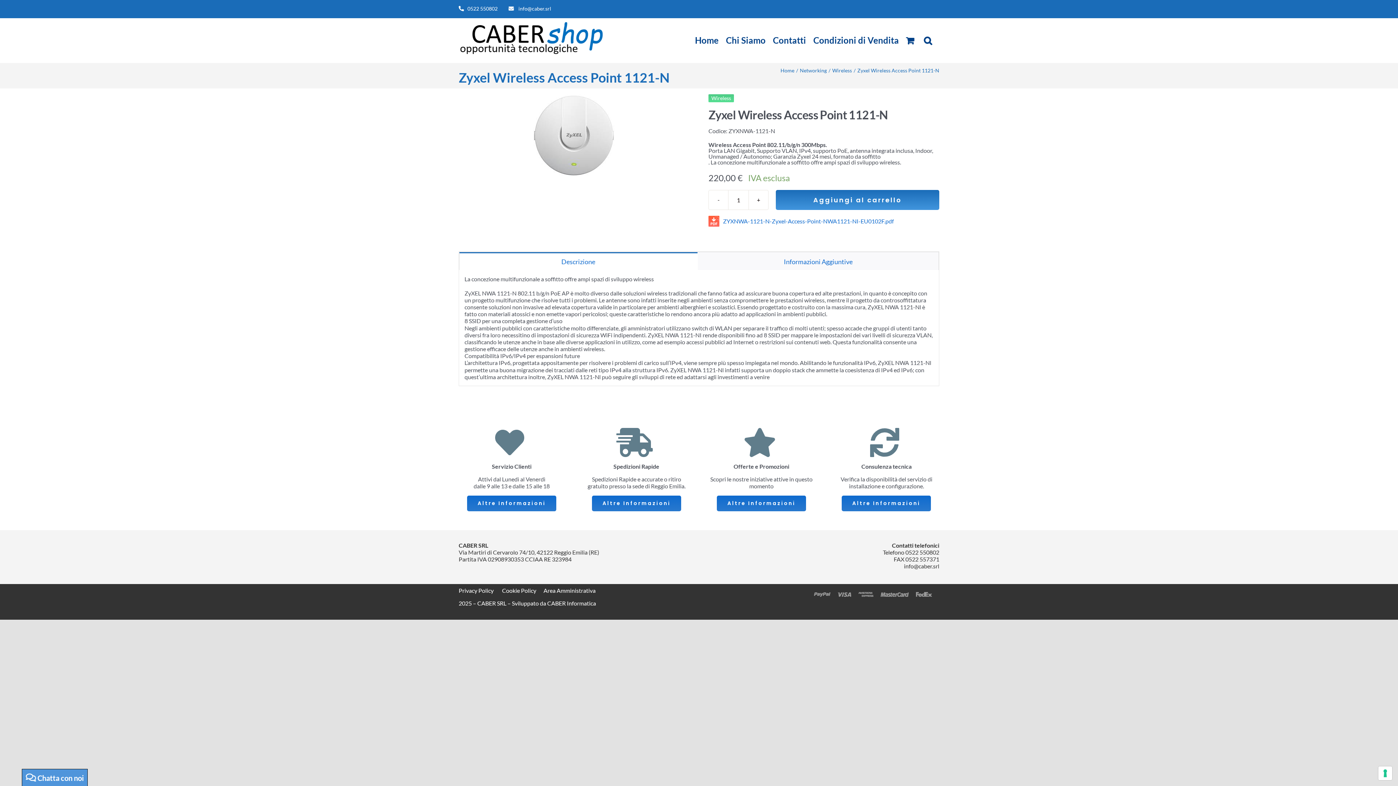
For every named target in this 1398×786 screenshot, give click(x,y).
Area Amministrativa (570, 590)
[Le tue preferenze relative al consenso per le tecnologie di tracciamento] (1385, 773)
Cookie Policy (519, 590)
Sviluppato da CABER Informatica (554, 603)
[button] (928, 40)
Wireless (721, 98)
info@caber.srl (534, 8)
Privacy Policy (476, 590)
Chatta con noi (60, 778)
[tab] (578, 261)
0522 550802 (482, 8)
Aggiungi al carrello (857, 200)
